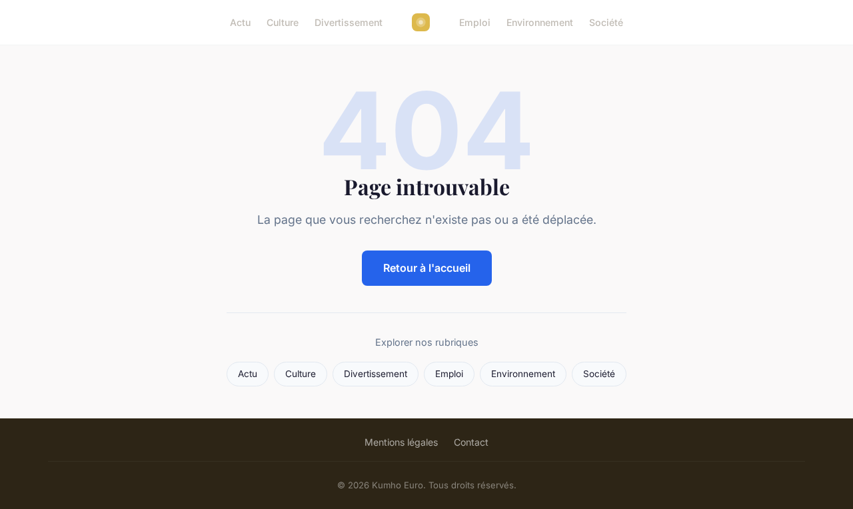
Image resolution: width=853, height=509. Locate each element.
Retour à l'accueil (426, 267)
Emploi (474, 22)
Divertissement (349, 22)
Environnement (539, 22)
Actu (240, 22)
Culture (283, 22)
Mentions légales (401, 442)
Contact (471, 442)
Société (606, 22)
